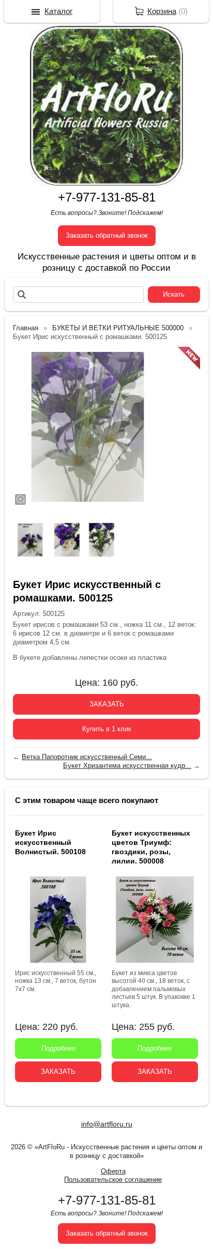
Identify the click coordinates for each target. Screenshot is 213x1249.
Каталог (58, 11)
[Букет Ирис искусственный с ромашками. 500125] (88, 427)
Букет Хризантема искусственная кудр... (127, 765)
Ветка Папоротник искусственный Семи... (87, 757)
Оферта (113, 1171)
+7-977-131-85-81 (107, 197)
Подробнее (58, 1048)
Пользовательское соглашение (113, 1179)
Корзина (161, 11)
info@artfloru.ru (106, 1124)
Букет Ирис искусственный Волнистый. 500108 (50, 842)
